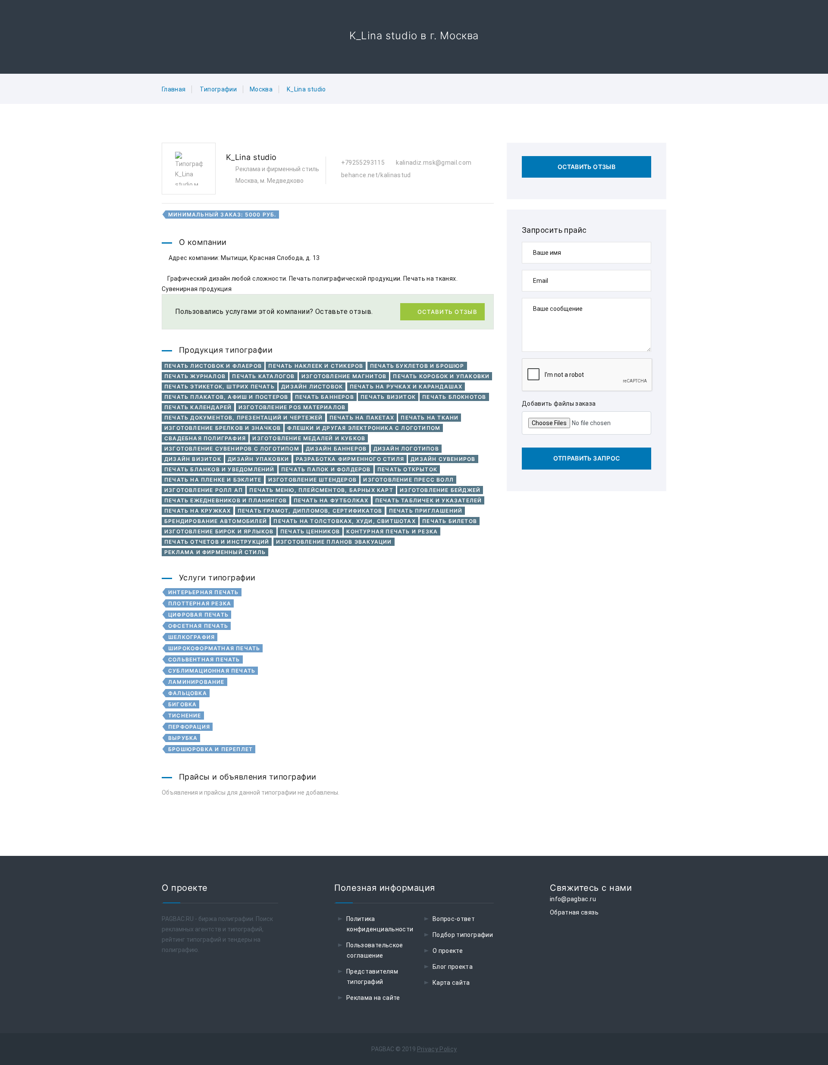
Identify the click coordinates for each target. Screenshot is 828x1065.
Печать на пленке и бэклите (212, 479)
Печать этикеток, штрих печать (219, 386)
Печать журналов (195, 376)
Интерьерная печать (203, 592)
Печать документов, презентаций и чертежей (243, 417)
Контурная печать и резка (392, 531)
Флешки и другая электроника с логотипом (363, 428)
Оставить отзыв (447, 311)
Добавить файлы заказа (559, 403)
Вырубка (183, 738)
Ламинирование (196, 682)
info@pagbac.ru (573, 899)
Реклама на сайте (373, 997)
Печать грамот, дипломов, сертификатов (310, 510)
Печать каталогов (263, 376)
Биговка (182, 704)
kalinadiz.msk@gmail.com (433, 162)
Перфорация (189, 727)
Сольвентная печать (204, 659)
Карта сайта (451, 982)
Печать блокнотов (454, 397)
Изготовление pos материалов (291, 407)
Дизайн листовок (312, 386)
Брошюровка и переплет (210, 749)
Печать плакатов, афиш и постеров (226, 397)
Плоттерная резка (199, 603)
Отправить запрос (586, 458)
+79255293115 (362, 162)
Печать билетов (449, 521)
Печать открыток (407, 469)
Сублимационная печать (211, 670)
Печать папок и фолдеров (326, 469)
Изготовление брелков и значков (222, 428)
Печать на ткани (429, 417)
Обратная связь (574, 912)
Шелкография (191, 637)
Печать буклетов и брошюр (417, 366)
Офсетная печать (198, 626)
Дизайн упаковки (258, 459)
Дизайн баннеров (336, 448)
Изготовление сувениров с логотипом (231, 448)
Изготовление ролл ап (203, 490)
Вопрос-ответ (454, 918)
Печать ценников (310, 531)
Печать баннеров (324, 397)
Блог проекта (453, 966)
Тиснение (184, 715)
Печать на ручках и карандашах (406, 386)
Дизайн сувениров (443, 459)
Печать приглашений (426, 510)
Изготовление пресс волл (408, 479)
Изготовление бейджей (440, 490)
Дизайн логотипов (406, 448)
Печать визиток (388, 397)
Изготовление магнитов (343, 376)
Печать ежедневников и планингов (225, 500)
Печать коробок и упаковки (441, 376)
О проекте (448, 950)
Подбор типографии (463, 934)
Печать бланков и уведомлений (219, 469)
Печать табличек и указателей (428, 500)
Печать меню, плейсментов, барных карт (321, 490)
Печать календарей (198, 407)
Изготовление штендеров (312, 479)
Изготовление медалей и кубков (308, 438)
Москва (261, 89)
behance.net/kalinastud (375, 175)
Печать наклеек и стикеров (315, 366)
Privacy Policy (437, 1049)
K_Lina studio (306, 89)
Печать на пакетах (361, 417)
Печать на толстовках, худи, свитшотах (344, 521)
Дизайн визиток (192, 459)
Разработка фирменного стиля (350, 459)
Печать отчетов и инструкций (216, 542)
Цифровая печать (198, 614)
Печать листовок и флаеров (213, 366)
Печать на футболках (331, 500)
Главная (173, 89)
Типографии (218, 89)
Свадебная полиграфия (205, 438)
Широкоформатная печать (214, 648)
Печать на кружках (197, 510)
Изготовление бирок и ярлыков (219, 531)
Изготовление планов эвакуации (334, 542)
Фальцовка (187, 693)
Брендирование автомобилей (215, 521)
